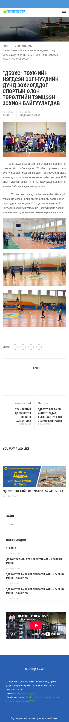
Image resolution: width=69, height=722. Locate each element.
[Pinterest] (39, 347)
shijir (6, 115)
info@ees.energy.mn (25, 693)
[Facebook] (15, 347)
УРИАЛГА (11, 548)
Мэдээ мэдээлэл (30, 115)
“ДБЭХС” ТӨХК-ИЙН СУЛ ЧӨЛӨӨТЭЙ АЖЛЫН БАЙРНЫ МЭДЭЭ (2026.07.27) (34, 491)
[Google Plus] (23, 347)
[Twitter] (31, 347)
